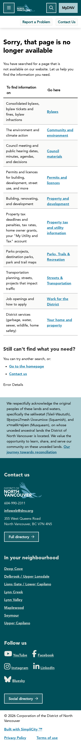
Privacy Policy (15, 738)
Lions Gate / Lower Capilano (27, 584)
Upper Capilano (17, 623)
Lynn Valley (13, 600)
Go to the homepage (26, 366)
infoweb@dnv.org (18, 510)
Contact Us (66, 22)
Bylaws (52, 112)
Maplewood (14, 608)
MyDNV (68, 8)
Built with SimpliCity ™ (23, 729)
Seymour (11, 615)
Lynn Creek (13, 592)
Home (26, 8)
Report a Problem (36, 22)
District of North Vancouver (25, 490)
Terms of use (47, 738)
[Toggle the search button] (51, 8)
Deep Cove (13, 569)
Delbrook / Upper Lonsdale (26, 576)
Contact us (18, 374)
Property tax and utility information (57, 227)
